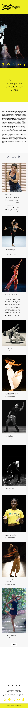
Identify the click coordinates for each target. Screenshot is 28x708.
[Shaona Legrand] (14, 236)
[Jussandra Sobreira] (14, 564)
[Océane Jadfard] (14, 517)
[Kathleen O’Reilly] (14, 377)
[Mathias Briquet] (14, 469)
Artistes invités (9, 205)
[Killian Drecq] (14, 337)
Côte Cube (18, 705)
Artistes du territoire (10, 297)
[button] (3, 64)
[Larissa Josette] (14, 614)
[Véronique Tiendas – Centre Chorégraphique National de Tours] (14, 188)
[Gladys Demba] (14, 288)
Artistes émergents (10, 252)
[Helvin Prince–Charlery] (14, 422)
